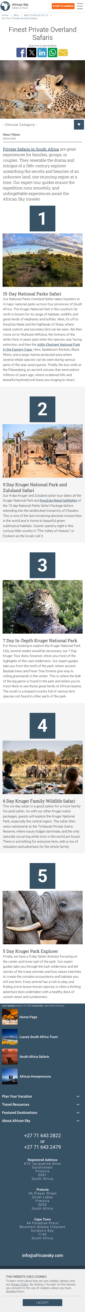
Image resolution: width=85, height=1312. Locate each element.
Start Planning (63, 6)
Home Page (28, 1017)
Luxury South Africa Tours (39, 1037)
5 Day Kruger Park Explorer (30, 951)
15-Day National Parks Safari (32, 294)
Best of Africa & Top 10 (36, 15)
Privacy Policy (19, 1284)
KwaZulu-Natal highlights (58, 500)
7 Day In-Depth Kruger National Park (40, 640)
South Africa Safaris (34, 1057)
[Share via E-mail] (63, 52)
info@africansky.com (42, 1255)
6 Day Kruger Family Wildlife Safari (39, 801)
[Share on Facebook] (21, 52)
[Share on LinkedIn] (42, 52)
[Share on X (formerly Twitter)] (32, 52)
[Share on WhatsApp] (53, 52)
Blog (16, 15)
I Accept (42, 1302)
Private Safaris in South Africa (31, 149)
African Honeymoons (35, 1076)
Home (5, 15)
